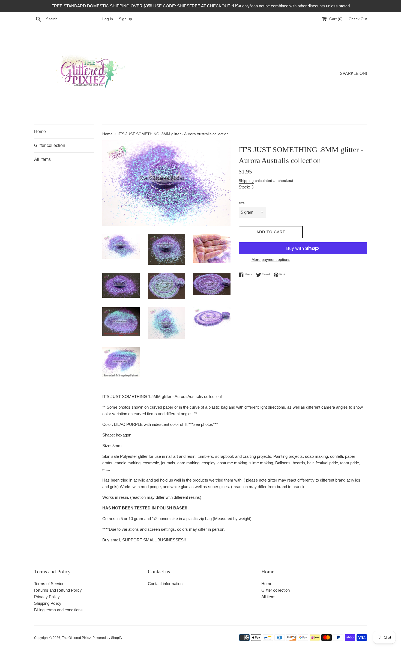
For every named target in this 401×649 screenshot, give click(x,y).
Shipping (246, 180)
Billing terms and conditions (58, 609)
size (242, 203)
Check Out (358, 19)
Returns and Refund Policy (58, 590)
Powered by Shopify (107, 638)
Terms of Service (49, 583)
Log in (107, 19)
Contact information (165, 583)
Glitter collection (49, 145)
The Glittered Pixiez (76, 638)
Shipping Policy (47, 603)
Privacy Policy (47, 596)
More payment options (271, 259)
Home (40, 131)
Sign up (125, 19)
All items (42, 159)
